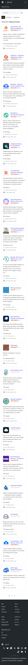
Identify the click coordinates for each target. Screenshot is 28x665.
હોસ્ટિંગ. (3, 609)
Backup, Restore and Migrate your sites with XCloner (17, 258)
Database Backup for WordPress (16, 144)
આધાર (3, 619)
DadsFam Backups (16, 485)
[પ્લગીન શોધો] (21, 12)
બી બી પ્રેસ (4, 635)
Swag (17, 625)
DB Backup (14, 345)
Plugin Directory (5, 6)
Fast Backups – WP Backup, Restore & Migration (17, 542)
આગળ (18, 595)
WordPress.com (5, 629)
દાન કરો (17, 622)
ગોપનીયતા (4, 612)
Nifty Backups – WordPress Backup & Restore (17, 317)
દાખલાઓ (17, 612)
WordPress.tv (5, 625)
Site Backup (14, 514)
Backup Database (16, 399)
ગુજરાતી (7, 644)
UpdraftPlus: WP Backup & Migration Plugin (17, 27)
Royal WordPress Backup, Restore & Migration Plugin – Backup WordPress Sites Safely (17, 200)
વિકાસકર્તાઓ (4, 622)
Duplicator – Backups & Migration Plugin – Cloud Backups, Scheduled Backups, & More (18, 56)
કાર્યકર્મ (17, 619)
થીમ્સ (16, 606)
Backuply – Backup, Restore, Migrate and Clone (17, 85)
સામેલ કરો (17, 617)
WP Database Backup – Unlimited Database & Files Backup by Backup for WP (17, 229)
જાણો (2, 617)
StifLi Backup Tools (17, 370)
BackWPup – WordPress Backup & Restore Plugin (17, 114)
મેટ (2, 632)
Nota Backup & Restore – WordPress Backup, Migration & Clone (17, 457)
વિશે (2, 604)
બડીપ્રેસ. (3, 637)
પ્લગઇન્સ (17, 609)
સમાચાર (3, 606)
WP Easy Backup (16, 288)
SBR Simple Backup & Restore (16, 568)
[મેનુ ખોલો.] (25, 2)
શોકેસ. (16, 604)
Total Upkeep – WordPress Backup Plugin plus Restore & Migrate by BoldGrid (17, 171)
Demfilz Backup (15, 428)
